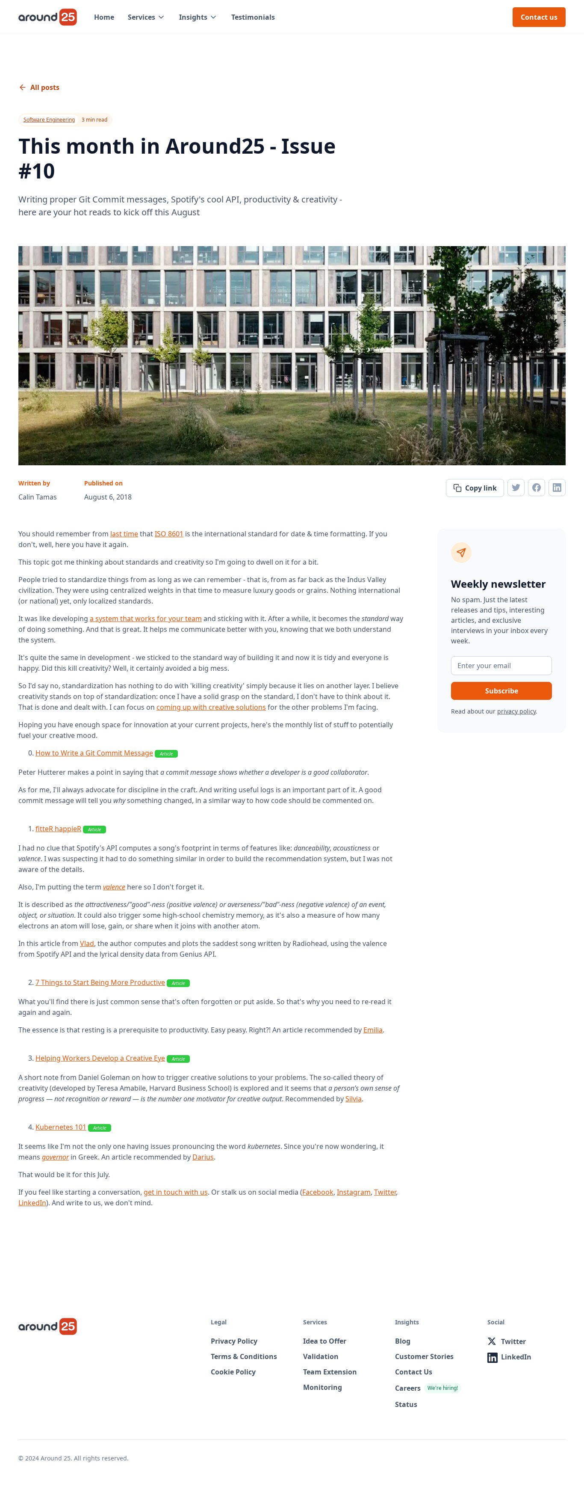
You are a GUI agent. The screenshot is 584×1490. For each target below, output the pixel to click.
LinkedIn (32, 1202)
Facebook (317, 1192)
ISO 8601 (169, 533)
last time (124, 533)
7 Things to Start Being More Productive (100, 982)
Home (104, 17)
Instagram (354, 1192)
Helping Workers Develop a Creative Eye (100, 1058)
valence (114, 887)
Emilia (373, 1030)
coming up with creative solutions (211, 707)
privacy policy (516, 711)
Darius (203, 1157)
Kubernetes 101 (60, 1127)
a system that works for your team (146, 618)
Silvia (353, 1098)
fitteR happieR (58, 828)
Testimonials (253, 17)
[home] (47, 17)
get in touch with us (176, 1192)
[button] (146, 17)
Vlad (87, 943)
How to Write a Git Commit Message (94, 753)
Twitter (385, 1192)
